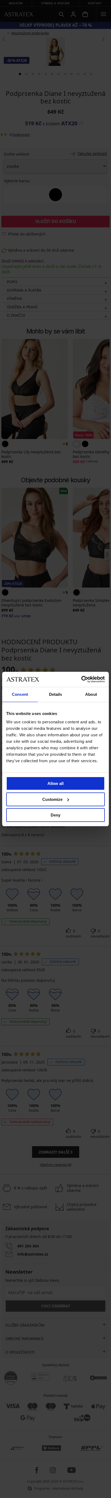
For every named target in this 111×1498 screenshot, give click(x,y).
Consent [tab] (20, 694)
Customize (52, 799)
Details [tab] (55, 694)
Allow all (55, 783)
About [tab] (91, 694)
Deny (55, 815)
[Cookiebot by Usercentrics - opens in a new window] (81, 679)
